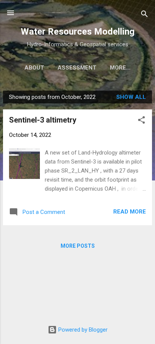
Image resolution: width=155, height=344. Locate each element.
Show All (131, 97)
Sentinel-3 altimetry (42, 119)
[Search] (144, 15)
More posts (78, 246)
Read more (129, 211)
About (34, 67)
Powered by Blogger (82, 329)
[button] (141, 121)
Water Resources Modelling (78, 31)
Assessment (77, 67)
